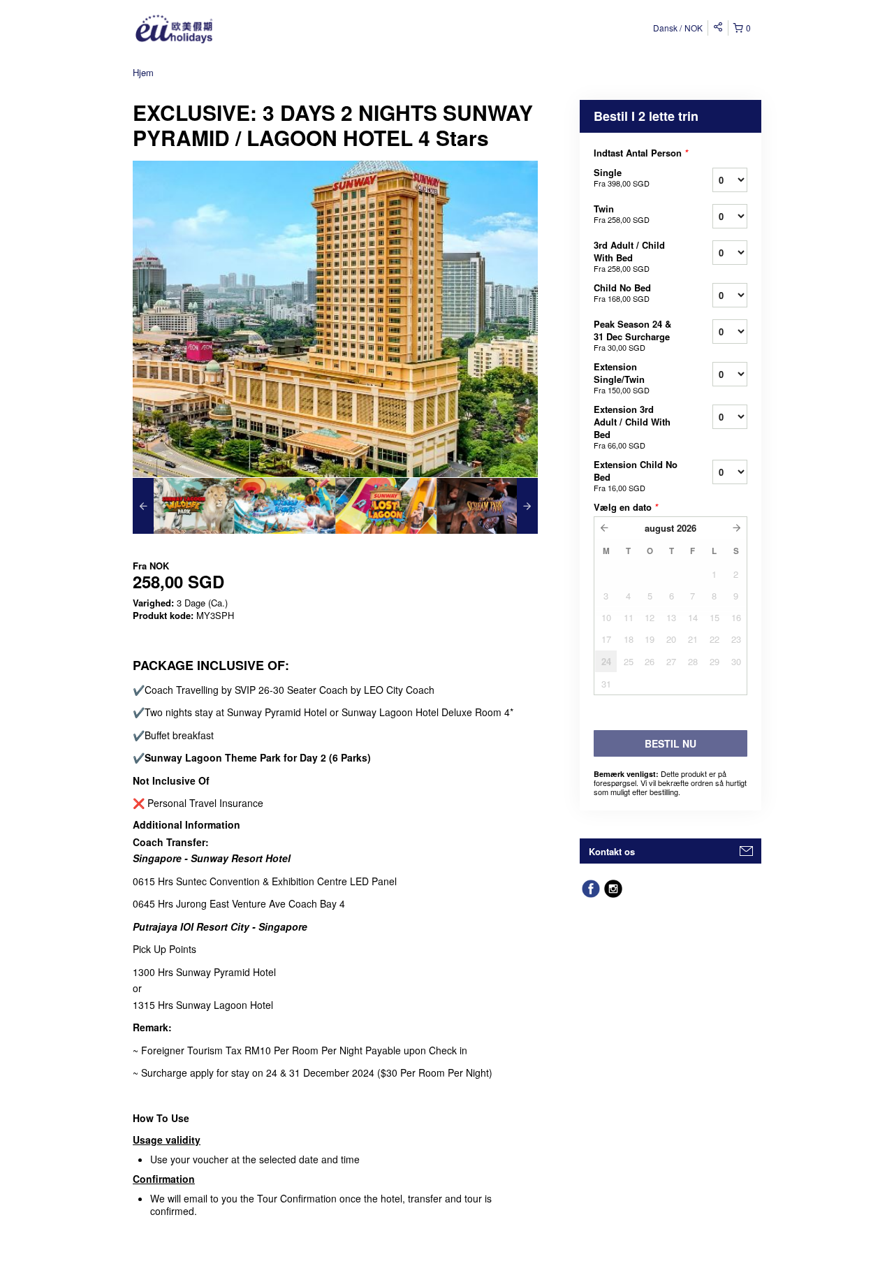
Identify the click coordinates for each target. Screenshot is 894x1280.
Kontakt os (612, 851)
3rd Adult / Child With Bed (629, 256)
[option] (183, 506)
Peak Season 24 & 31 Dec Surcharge (632, 335)
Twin (622, 213)
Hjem (143, 72)
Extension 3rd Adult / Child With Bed (632, 426)
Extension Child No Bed (635, 475)
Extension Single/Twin (622, 377)
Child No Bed (622, 292)
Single (622, 177)
